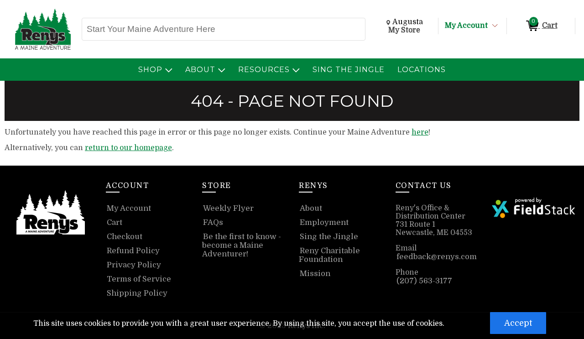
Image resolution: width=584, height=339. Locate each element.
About (311, 208)
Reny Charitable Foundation (329, 255)
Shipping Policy (137, 293)
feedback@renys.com (436, 256)
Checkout (124, 236)
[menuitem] (155, 69)
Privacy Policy (134, 265)
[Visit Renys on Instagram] (52, 260)
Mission (315, 273)
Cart (114, 222)
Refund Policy (133, 250)
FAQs (213, 222)
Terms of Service (139, 279)
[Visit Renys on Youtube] (65, 260)
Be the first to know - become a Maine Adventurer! (241, 245)
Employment (324, 222)
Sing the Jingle (329, 236)
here (420, 132)
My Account (466, 25)
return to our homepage (128, 148)
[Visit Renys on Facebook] (37, 260)
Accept (518, 323)
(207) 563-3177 (424, 280)
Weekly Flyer (228, 208)
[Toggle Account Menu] (495, 26)
